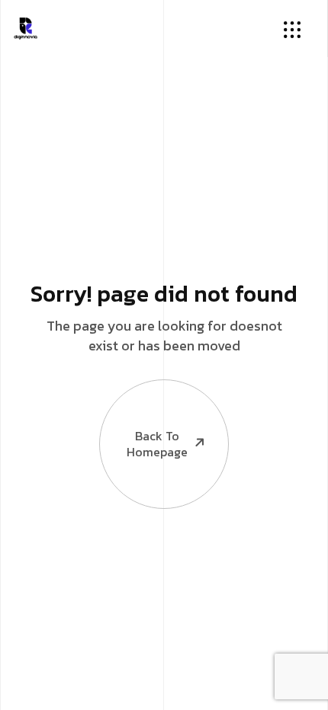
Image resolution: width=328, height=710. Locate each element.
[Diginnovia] (25, 27)
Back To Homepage (157, 444)
